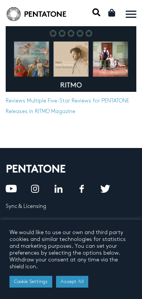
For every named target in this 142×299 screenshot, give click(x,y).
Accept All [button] (72, 281)
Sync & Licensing (26, 206)
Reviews (15, 100)
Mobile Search (96, 12)
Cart (112, 13)
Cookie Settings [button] (31, 281)
